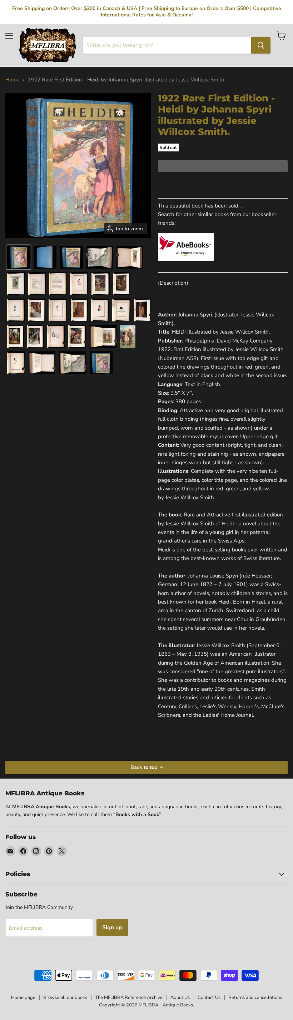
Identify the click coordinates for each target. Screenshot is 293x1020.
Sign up (112, 927)
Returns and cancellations (255, 997)
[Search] (260, 45)
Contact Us (209, 997)
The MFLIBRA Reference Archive (129, 997)
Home (12, 80)
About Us (180, 997)
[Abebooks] (186, 265)
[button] (18, 257)
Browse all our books (65, 997)
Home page (23, 997)
